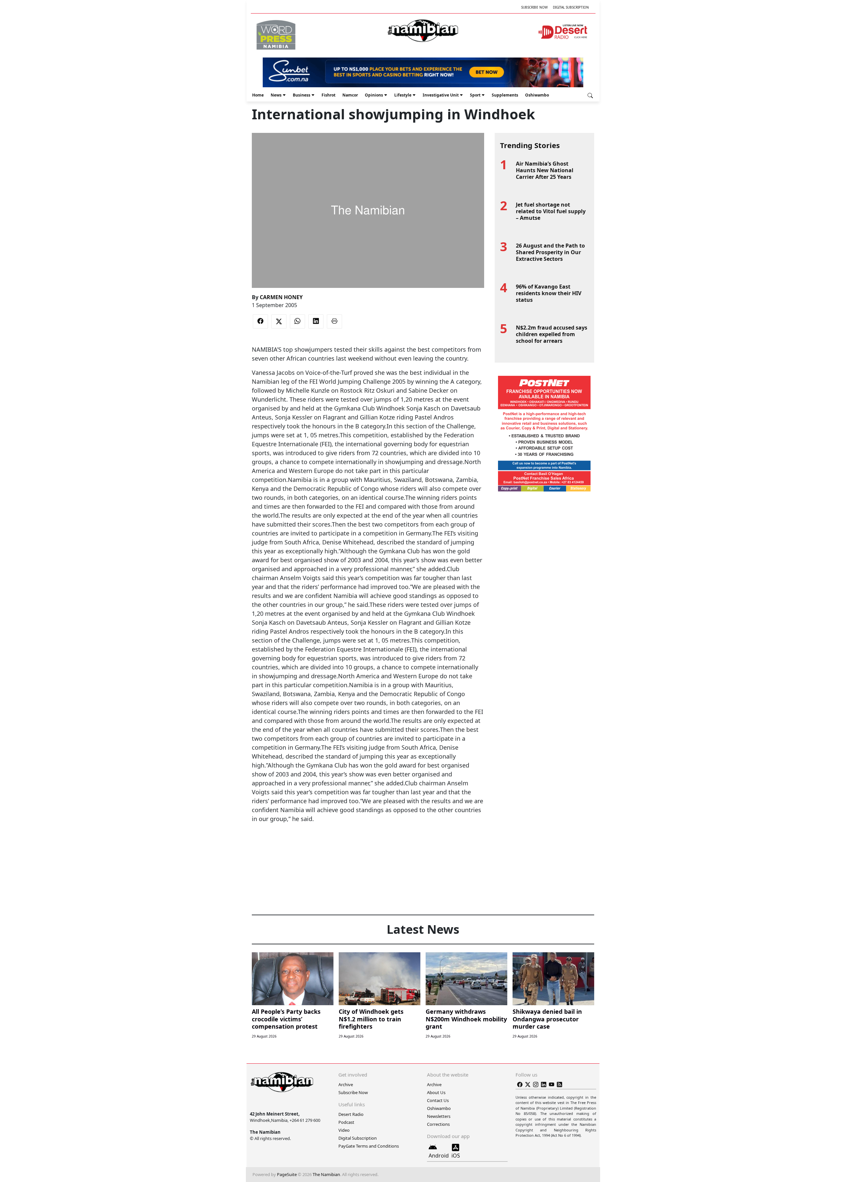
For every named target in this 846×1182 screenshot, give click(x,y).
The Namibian (326, 1174)
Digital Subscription (571, 7)
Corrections (438, 1124)
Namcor (350, 95)
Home (258, 95)
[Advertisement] (368, 843)
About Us (436, 1092)
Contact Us (438, 1100)
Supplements (505, 95)
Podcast (346, 1122)
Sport (475, 95)
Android (439, 1155)
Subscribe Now (534, 7)
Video (344, 1130)
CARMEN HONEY (281, 297)
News (276, 95)
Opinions (374, 95)
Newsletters (438, 1116)
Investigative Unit (441, 95)
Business (301, 95)
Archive (345, 1084)
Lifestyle (402, 95)
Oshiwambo (537, 95)
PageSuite (287, 1174)
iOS (455, 1155)
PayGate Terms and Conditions (368, 1146)
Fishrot (328, 95)
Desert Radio (351, 1114)
